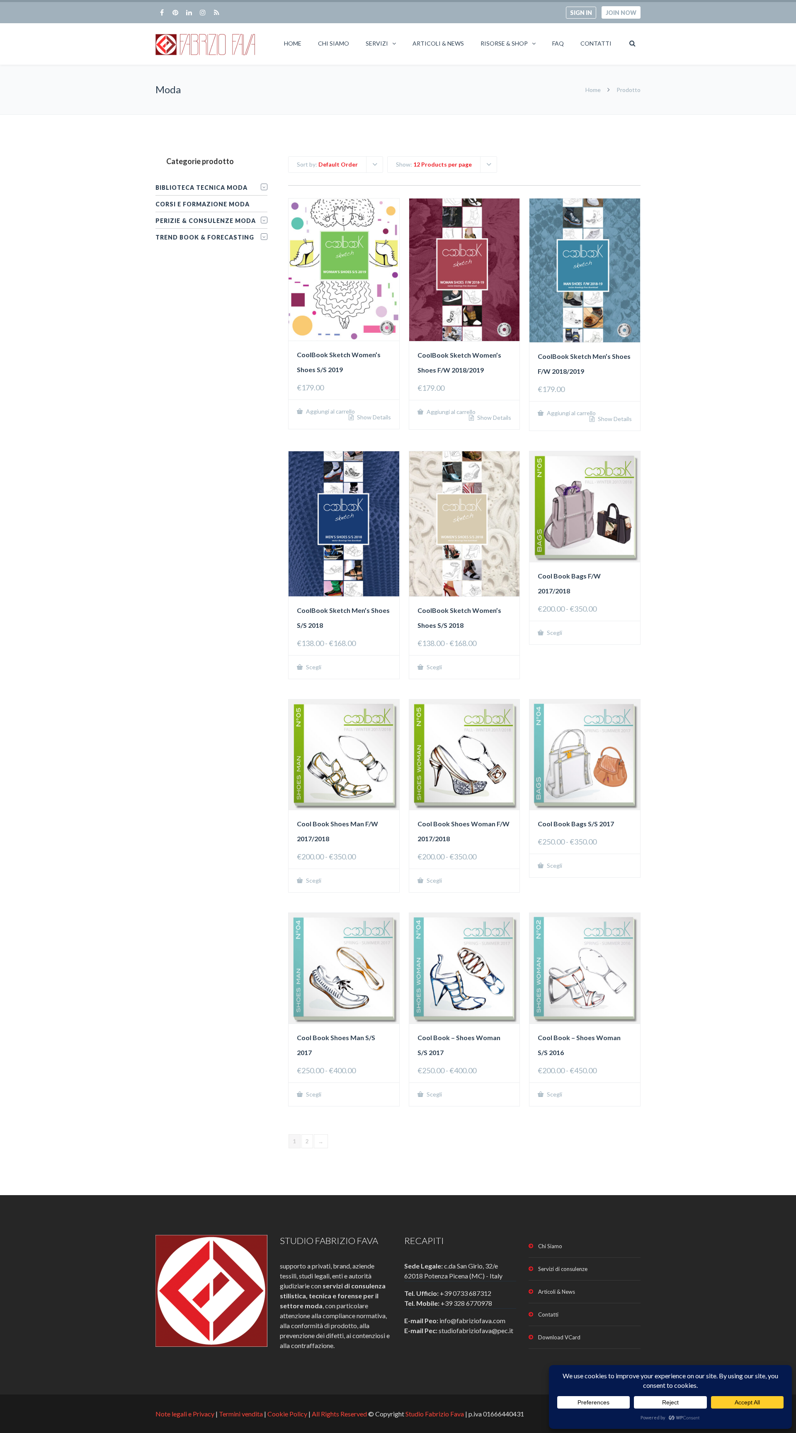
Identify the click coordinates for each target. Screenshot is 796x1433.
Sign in (581, 12)
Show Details (373, 417)
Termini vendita (241, 1414)
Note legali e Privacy (185, 1414)
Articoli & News (438, 43)
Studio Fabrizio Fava (434, 1414)
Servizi (377, 43)
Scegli (313, 667)
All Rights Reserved (339, 1414)
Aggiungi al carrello (330, 411)
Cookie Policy (287, 1414)
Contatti (596, 43)
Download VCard (559, 1337)
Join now (621, 12)
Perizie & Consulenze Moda (205, 220)
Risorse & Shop (504, 43)
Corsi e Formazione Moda (202, 204)
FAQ (558, 43)
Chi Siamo (333, 43)
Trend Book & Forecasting (204, 237)
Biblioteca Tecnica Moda (201, 187)
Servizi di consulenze (562, 1269)
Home (292, 43)
